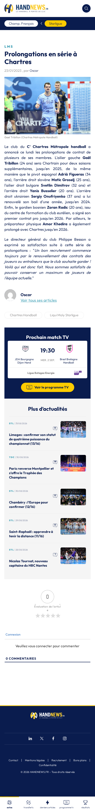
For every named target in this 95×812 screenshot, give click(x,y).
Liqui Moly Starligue (64, 315)
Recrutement (58, 760)
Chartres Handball (23, 315)
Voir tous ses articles (39, 300)
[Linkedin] (30, 739)
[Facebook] (53, 739)
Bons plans (79, 760)
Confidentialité (47, 765)
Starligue (55, 23)
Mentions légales (35, 760)
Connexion (13, 634)
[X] (42, 739)
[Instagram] (64, 739)
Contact (13, 760)
